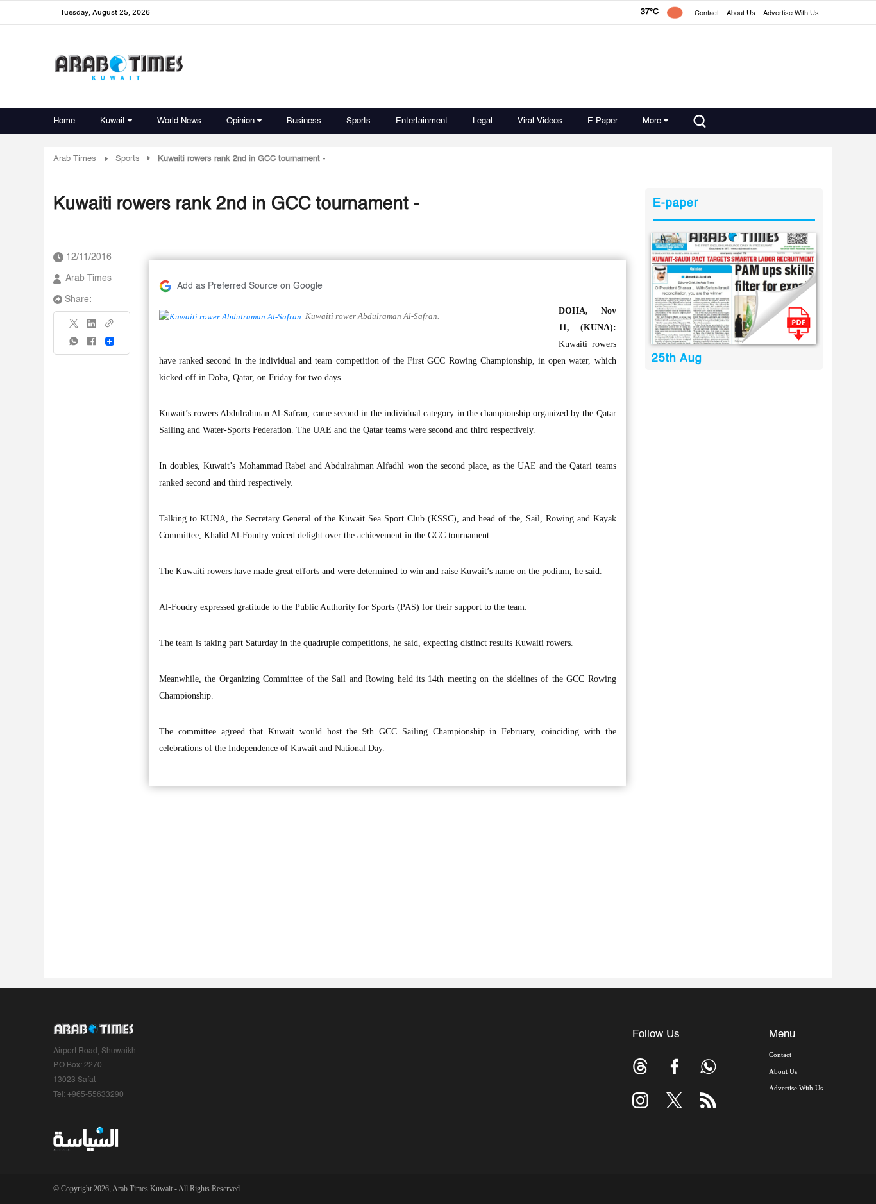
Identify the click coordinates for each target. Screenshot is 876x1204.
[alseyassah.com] (85, 1139)
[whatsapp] (74, 345)
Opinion (240, 121)
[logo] (118, 67)
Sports (358, 121)
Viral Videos (540, 121)
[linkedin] (92, 328)
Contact (707, 13)
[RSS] (708, 1100)
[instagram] (640, 1100)
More (652, 121)
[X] (74, 327)
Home (64, 121)
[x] (674, 1100)
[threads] (640, 1066)
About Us (741, 13)
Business (304, 121)
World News (179, 121)
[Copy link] (110, 327)
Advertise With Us (791, 13)
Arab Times (74, 159)
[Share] (109, 341)
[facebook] (92, 345)
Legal (483, 121)
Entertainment (422, 121)
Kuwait (112, 121)
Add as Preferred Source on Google (250, 286)
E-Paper (602, 121)
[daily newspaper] (734, 288)
